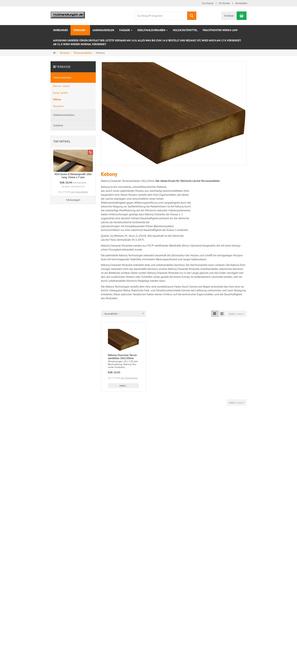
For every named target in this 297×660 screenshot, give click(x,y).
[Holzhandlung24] (68, 14)
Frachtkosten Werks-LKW (220, 30)
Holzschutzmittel (185, 30)
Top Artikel (61, 141)
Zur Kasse (207, 3)
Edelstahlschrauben (152, 30)
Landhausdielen (103, 30)
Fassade (125, 30)
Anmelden (241, 3)
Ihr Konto (224, 3)
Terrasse (79, 30)
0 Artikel (229, 15)
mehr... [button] (123, 385)
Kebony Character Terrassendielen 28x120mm (123, 356)
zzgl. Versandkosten (129, 378)
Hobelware (60, 30)
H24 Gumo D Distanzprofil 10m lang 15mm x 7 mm (73, 175)
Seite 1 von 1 (236, 313)
